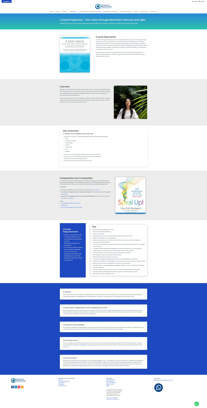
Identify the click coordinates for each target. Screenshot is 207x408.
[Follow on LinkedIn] (15, 387)
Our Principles (61, 382)
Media (107, 385)
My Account (195, 1)
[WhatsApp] (196, 404)
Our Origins (61, 384)
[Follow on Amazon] (22, 387)
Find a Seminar (110, 381)
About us (60, 379)
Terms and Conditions (112, 398)
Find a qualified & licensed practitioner (90, 11)
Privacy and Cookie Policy (112, 399)
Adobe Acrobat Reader (80, 345)
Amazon (65, 194)
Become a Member (111, 382)
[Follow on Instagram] (19, 387)
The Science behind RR (63, 381)
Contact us (153, 11)
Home (51, 11)
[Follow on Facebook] (12, 387)
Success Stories (62, 385)
